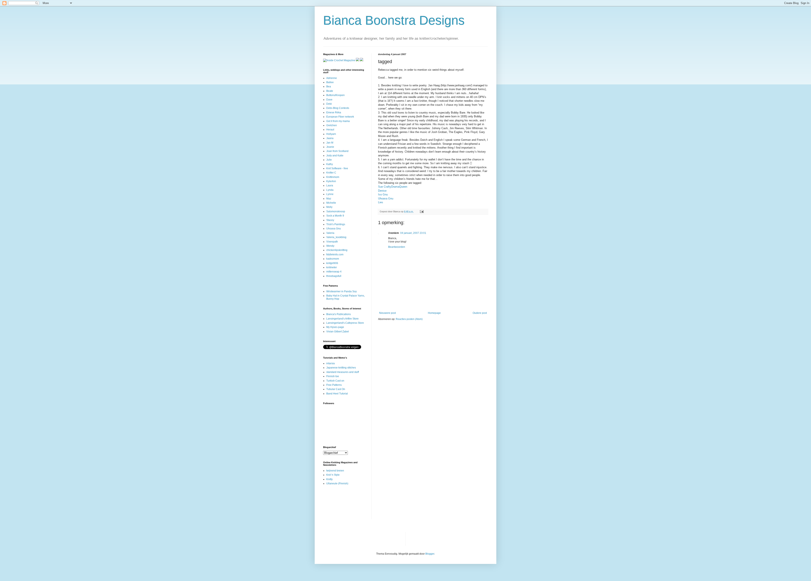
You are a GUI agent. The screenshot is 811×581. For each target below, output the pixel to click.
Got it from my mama (338, 121)
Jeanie (330, 146)
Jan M (329, 142)
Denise (382, 190)
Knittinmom (332, 177)
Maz (328, 198)
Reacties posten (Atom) (409, 319)
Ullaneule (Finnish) (337, 483)
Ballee (330, 82)
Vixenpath (332, 241)
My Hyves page (335, 327)
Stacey (330, 220)
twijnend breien (335, 470)
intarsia (330, 363)
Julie (329, 159)
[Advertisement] (336, 505)
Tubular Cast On (335, 389)
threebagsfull (333, 276)
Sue (380, 186)
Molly (329, 207)
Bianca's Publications (338, 314)
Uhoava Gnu (385, 198)
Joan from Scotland (337, 151)
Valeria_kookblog (336, 237)
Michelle (331, 202)
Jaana (329, 138)
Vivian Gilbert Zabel (337, 331)
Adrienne (331, 78)
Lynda (329, 189)
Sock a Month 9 (335, 215)
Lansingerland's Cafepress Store (345, 322)
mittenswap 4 (334, 271)
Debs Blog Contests (337, 108)
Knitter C (331, 172)
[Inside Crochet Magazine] (339, 60)
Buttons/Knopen (335, 95)
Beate (329, 90)
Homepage (434, 312)
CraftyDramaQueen (395, 186)
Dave (329, 99)
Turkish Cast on (335, 380)
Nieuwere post (387, 312)
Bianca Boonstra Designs (394, 20)
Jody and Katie (334, 155)
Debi (329, 103)
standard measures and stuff (342, 372)
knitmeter (331, 267)
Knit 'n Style (333, 474)
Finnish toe (332, 376)
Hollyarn (331, 134)
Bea (328, 86)
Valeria (330, 233)
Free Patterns (334, 384)
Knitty (329, 479)
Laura (329, 185)
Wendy (330, 245)
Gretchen (331, 125)
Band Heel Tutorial (337, 393)
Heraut (330, 129)
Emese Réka (333, 112)
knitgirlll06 (332, 263)
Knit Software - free (337, 168)
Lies (380, 202)
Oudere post (480, 312)
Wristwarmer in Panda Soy (341, 291)
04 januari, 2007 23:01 (413, 233)
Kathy (329, 164)
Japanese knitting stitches (341, 367)
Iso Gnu (383, 194)
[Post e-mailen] (421, 211)
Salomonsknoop (335, 211)
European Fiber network (340, 116)
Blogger (429, 553)
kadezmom (332, 258)
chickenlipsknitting (336, 250)
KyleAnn (331, 181)
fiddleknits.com (334, 254)
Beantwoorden (396, 246)
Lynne (329, 194)
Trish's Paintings (335, 224)
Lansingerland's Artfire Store (342, 318)
